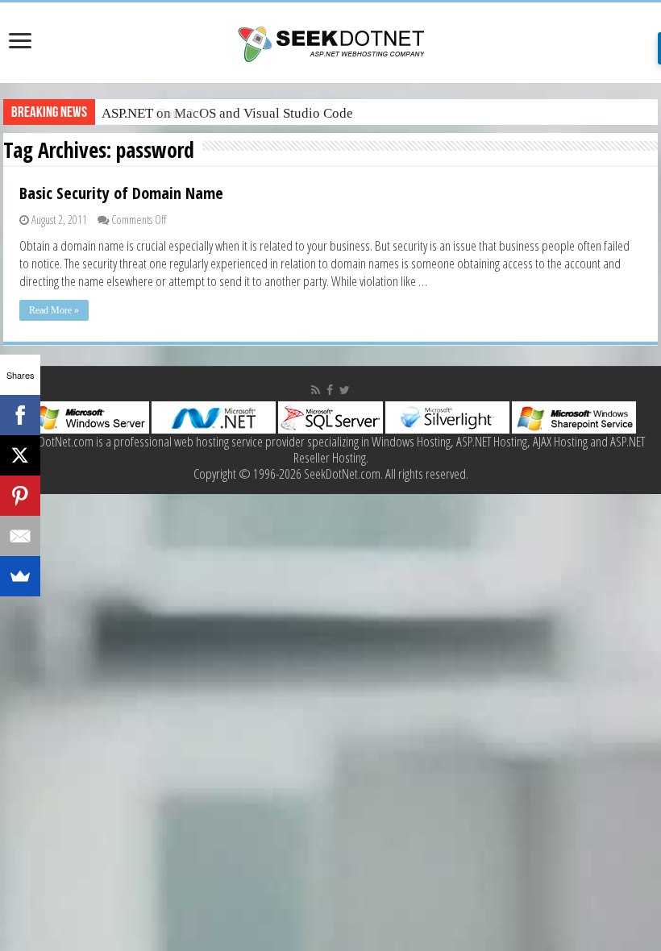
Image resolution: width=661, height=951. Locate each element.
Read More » (54, 310)
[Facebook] (330, 390)
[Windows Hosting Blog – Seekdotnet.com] (331, 42)
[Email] (20, 536)
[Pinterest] (20, 496)
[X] (20, 455)
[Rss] (316, 390)
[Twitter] (344, 390)
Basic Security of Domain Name (121, 193)
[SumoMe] (20, 576)
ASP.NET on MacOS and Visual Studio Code (227, 113)
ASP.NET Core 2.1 (153, 113)
